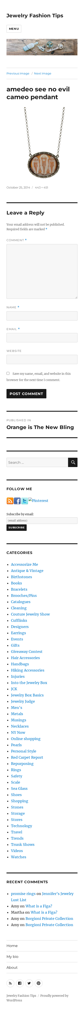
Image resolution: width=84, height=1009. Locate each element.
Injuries (18, 676)
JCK (14, 689)
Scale (15, 782)
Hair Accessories (25, 658)
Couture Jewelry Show (30, 614)
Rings (16, 770)
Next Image (42, 73)
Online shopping (26, 738)
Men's (16, 707)
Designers (20, 626)
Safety (16, 776)
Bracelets (19, 589)
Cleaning (19, 608)
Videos (17, 851)
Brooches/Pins (24, 595)
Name (12, 307)
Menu (14, 28)
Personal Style (23, 751)
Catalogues (20, 602)
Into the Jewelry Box (29, 682)
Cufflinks (19, 620)
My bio (12, 957)
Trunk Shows (22, 844)
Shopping (19, 801)
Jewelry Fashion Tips (34, 15)
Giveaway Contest (27, 651)
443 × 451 (41, 187)
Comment (16, 240)
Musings (18, 720)
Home (12, 946)
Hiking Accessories (27, 670)
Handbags (20, 664)
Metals (17, 714)
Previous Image (17, 73)
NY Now (18, 732)
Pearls (16, 745)
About (12, 967)
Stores (16, 819)
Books (16, 583)
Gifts (15, 645)
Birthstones (21, 577)
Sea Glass (19, 788)
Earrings (18, 633)
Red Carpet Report (27, 757)
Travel (16, 832)
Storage (18, 813)
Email (13, 329)
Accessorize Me (24, 564)
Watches (18, 857)
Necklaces (20, 726)
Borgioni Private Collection (49, 918)
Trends (17, 838)
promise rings (23, 893)
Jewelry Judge (23, 701)
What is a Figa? (39, 906)
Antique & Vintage (27, 570)
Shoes (16, 794)
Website (14, 351)
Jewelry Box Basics (27, 695)
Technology (21, 826)
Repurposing (22, 763)
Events (17, 639)
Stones (17, 807)
